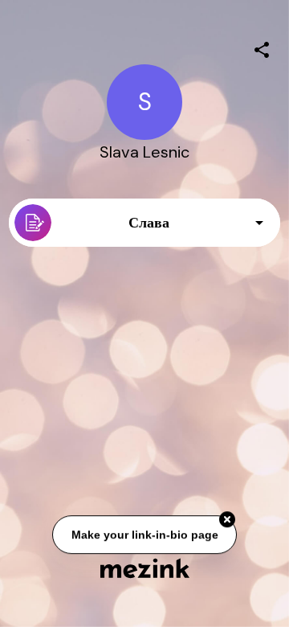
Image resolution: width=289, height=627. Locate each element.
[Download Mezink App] (144, 568)
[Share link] (261, 47)
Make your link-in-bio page (144, 534)
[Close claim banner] (227, 519)
